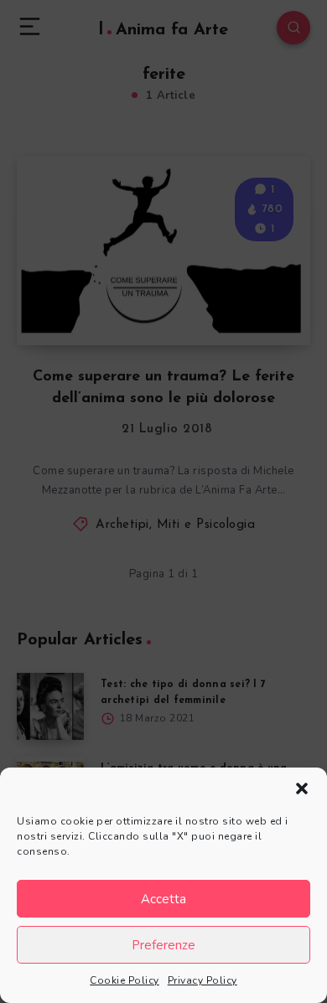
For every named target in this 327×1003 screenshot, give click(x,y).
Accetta (163, 899)
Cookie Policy (124, 980)
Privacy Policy (202, 980)
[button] (301, 788)
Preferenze (163, 945)
